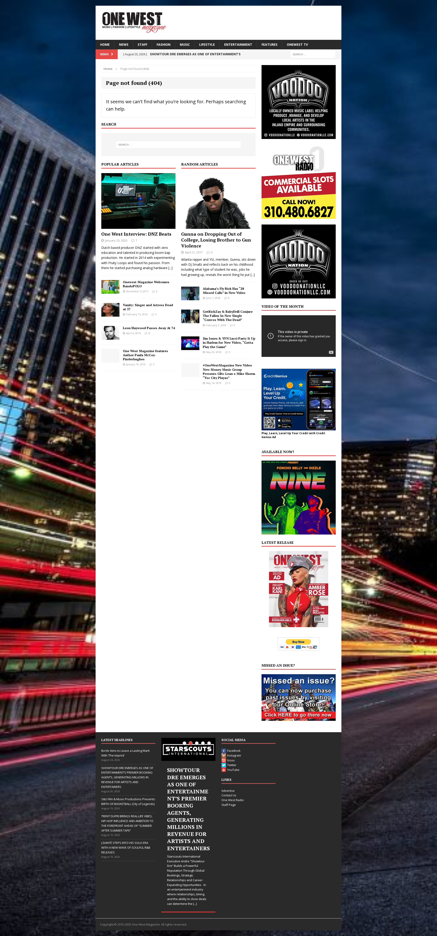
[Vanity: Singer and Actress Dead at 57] (110, 314)
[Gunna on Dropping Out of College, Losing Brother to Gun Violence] (218, 226)
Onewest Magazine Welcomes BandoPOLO (146, 284)
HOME (105, 44)
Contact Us (228, 795)
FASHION (163, 44)
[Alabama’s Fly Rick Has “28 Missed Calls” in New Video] (190, 297)
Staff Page (228, 805)
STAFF (142, 44)
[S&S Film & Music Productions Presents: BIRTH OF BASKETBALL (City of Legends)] (188, 749)
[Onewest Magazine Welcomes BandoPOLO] (110, 291)
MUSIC (185, 44)
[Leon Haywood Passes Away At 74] (110, 337)
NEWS (123, 44)
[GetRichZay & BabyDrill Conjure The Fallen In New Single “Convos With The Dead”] (190, 320)
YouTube (233, 770)
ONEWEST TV (297, 44)
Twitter (231, 765)
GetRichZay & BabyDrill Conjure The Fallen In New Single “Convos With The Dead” (228, 315)
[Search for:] (313, 54)
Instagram (234, 755)
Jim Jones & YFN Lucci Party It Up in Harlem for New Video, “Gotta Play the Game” (229, 342)
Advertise (228, 791)
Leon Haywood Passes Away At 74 (149, 328)
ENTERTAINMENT (238, 44)
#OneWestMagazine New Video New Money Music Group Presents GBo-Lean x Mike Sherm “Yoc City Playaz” (229, 371)
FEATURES (269, 44)
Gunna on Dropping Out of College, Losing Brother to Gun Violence (216, 240)
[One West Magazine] (218, 23)
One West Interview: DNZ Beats (136, 234)
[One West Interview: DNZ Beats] (138, 226)
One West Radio (232, 800)
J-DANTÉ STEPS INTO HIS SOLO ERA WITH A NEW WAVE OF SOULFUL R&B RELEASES (125, 847)
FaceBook (234, 751)
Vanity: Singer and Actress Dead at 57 (148, 307)
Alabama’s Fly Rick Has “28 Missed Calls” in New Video (224, 290)
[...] (170, 268)
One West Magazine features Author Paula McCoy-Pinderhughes (145, 355)
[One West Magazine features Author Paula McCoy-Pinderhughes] (110, 360)
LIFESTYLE (207, 44)
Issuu (231, 760)
